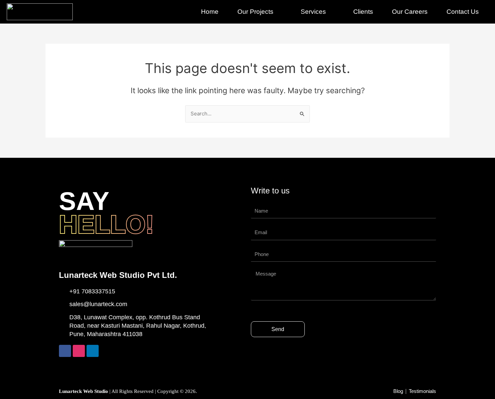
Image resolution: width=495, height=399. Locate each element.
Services (313, 11)
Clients (363, 11)
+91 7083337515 (92, 291)
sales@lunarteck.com (98, 304)
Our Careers (410, 11)
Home (210, 11)
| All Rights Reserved (107, 391)
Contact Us (463, 11)
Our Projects (255, 11)
